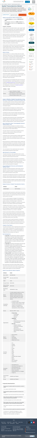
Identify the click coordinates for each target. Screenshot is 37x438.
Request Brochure (22, 14)
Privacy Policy (4, 423)
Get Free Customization (31, 43)
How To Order (15, 422)
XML (8, 423)
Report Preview (6, 14)
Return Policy (21, 422)
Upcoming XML (12, 423)
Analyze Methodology (31, 50)
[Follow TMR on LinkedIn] (31, 422)
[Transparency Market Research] (4, 1)
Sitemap (17, 423)
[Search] (22, 1)
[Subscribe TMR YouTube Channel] (34, 422)
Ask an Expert (31, 30)
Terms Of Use (3, 422)
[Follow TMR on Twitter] (29, 422)
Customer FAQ (9, 422)
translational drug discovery (10, 82)
